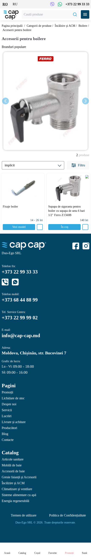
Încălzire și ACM (65, 25)
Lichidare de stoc (13, 398)
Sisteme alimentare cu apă (19, 495)
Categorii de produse (39, 25)
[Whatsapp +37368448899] (60, 4)
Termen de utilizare (23, 515)
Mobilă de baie (12, 465)
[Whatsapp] (15, 282)
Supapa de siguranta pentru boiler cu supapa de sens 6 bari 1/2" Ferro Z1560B (66, 211)
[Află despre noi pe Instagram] (86, 246)
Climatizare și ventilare (17, 489)
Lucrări (6, 416)
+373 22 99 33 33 (77, 4)
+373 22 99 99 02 (20, 317)
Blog (5, 434)
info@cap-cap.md (21, 335)
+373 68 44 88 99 (20, 300)
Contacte (8, 440)
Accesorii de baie (13, 471)
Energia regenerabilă (15, 501)
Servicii (7, 410)
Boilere (83, 25)
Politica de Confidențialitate (67, 515)
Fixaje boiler (10, 206)
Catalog (10, 452)
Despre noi (9, 404)
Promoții (7, 392)
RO (5, 4)
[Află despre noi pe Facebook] (75, 246)
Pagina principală (12, 25)
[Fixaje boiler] (22, 188)
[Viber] (5, 282)
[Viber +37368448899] (52, 4)
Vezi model (19, 227)
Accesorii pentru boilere (17, 30)
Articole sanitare (12, 459)
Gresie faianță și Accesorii (19, 477)
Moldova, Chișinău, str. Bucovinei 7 (34, 353)
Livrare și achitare (14, 422)
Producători (9, 428)
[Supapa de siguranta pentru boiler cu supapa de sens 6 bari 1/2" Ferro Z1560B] (68, 188)
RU (15, 4)
